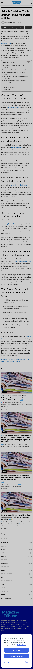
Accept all (16, 650)
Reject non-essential (16, 656)
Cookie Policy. (21, 645)
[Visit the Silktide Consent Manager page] (26, 662)
